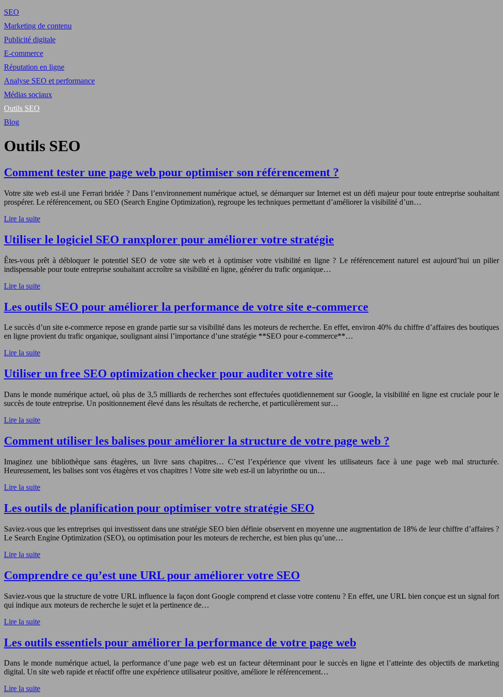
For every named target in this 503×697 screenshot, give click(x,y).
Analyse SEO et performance (49, 81)
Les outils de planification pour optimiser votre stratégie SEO (159, 508)
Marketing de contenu (38, 26)
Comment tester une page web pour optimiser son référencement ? (171, 172)
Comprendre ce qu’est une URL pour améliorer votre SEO (152, 575)
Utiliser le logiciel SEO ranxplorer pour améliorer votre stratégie (169, 239)
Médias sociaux (28, 94)
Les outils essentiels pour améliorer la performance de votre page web (180, 642)
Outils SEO (22, 108)
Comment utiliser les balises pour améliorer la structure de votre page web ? (197, 440)
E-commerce (23, 53)
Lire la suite (22, 218)
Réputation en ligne (34, 67)
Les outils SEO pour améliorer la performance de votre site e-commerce (186, 306)
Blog (11, 122)
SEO (11, 12)
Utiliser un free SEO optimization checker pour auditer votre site (168, 373)
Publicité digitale (30, 39)
